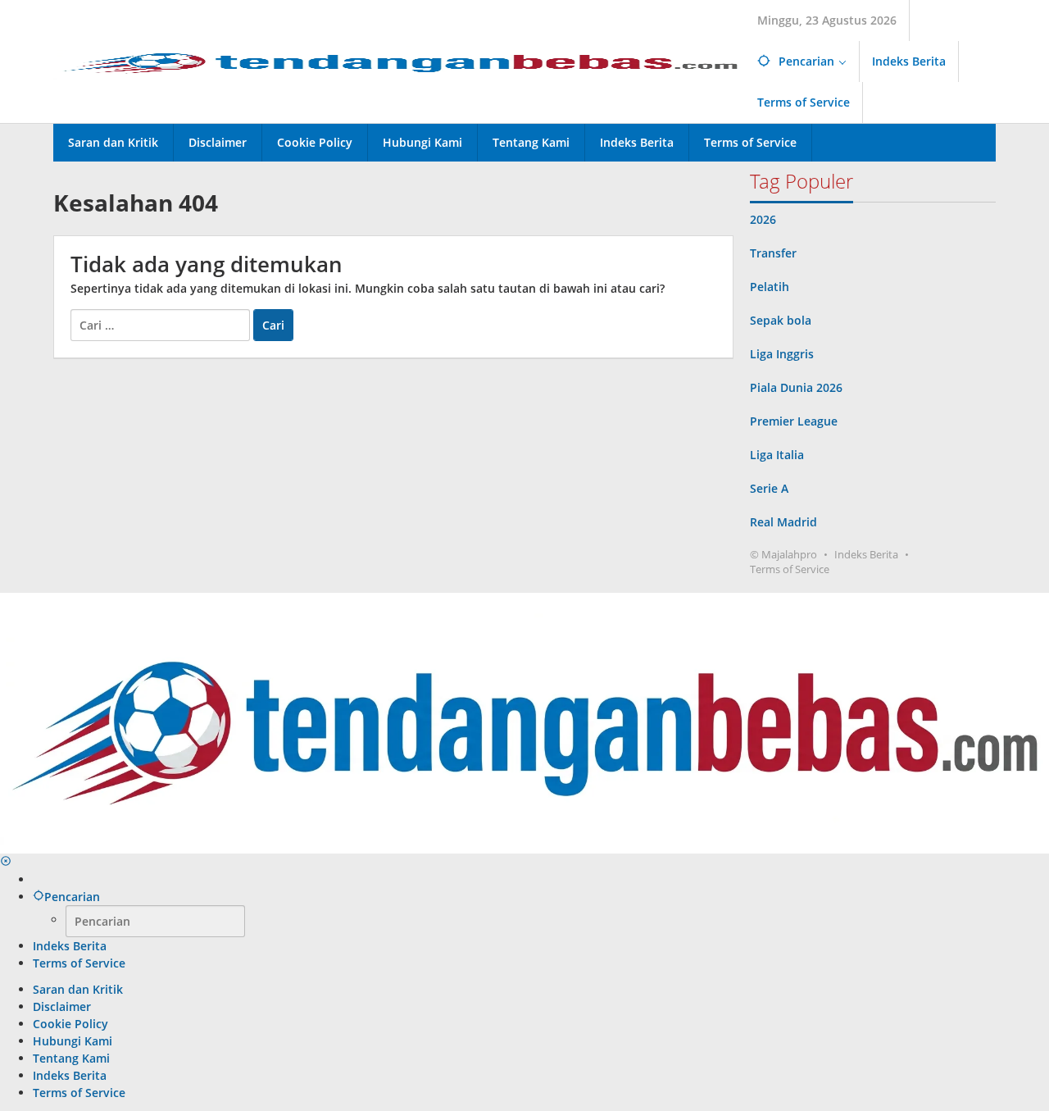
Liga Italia (777, 454)
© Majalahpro (783, 554)
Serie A (769, 488)
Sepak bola (780, 320)
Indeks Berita (866, 554)
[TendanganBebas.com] (399, 60)
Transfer (773, 253)
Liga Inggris (782, 354)
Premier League (794, 421)
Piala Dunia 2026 (796, 387)
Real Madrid (783, 522)
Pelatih (769, 286)
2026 (763, 219)
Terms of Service (789, 569)
